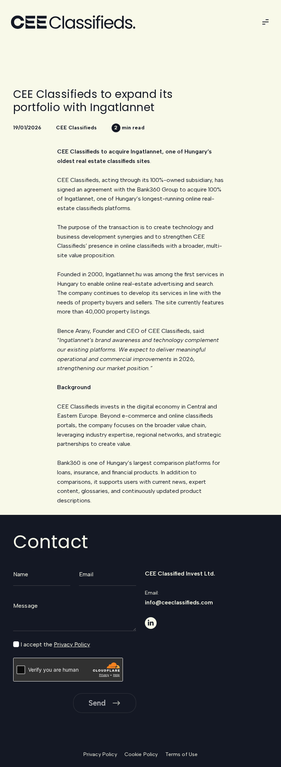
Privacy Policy (72, 644)
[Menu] (265, 22)
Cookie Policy (141, 754)
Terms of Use (181, 754)
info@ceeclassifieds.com (179, 602)
